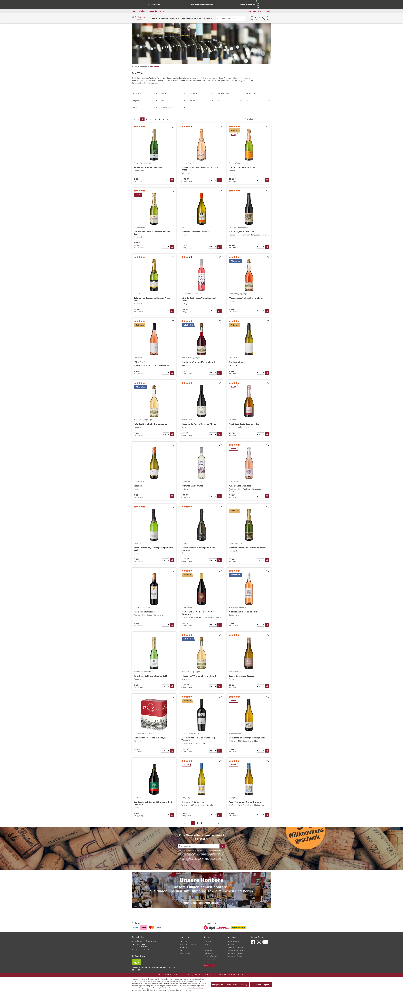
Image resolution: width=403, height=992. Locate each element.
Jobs (181, 950)
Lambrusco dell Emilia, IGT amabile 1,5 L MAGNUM (153, 803)
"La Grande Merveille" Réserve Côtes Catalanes (198, 613)
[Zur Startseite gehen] (139, 18)
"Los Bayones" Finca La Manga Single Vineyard (199, 739)
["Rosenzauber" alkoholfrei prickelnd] (249, 275)
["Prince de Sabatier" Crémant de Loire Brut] (154, 209)
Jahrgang (164, 100)
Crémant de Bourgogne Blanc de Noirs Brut (152, 299)
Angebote (163, 18)
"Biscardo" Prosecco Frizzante (195, 231)
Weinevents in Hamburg (235, 953)
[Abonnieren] (222, 846)
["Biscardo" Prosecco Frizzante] (201, 209)
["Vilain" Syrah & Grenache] (249, 209)
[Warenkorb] (269, 18)
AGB (205, 947)
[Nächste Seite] (163, 119)
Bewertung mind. (168, 107)
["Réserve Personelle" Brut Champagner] (249, 525)
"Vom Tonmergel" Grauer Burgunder (246, 802)
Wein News (231, 944)
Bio (219, 100)
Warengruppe (223, 93)
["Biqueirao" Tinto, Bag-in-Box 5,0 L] (154, 715)
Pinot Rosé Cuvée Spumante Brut (244, 424)
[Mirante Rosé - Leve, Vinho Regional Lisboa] (201, 275)
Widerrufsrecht (209, 965)
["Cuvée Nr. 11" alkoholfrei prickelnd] (201, 653)
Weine (154, 18)
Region (136, 100)
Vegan (248, 100)
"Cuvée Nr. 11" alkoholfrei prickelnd (198, 676)
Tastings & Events (255, 11)
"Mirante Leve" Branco (192, 486)
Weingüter (174, 18)
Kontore (267, 11)
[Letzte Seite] (168, 119)
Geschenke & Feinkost (192, 18)
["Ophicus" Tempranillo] (154, 589)
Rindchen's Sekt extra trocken (148, 167)
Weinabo (208, 18)
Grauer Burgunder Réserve (241, 676)
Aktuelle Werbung (233, 941)
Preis (135, 107)
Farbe (163, 93)
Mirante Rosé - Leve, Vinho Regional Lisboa (198, 299)
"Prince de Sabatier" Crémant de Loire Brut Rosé (199, 168)
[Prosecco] (154, 463)
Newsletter (183, 947)
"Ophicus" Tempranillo (144, 612)
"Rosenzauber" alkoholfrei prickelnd (246, 298)
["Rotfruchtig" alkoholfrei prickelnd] (201, 339)
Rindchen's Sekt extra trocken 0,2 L (150, 676)
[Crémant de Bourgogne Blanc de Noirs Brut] (154, 275)
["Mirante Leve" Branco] (201, 463)
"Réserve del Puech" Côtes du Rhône (198, 424)
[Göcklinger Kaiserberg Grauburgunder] (249, 715)
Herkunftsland (251, 93)
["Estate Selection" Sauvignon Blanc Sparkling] (201, 525)
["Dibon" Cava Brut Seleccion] (249, 145)
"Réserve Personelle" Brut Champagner (247, 547)
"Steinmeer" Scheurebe (192, 802)
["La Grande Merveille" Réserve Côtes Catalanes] (201, 589)
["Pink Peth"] (154, 339)
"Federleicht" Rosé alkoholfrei (243, 612)
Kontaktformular (150, 950)
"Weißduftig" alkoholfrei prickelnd (150, 424)
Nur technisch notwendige (237, 984)
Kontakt (206, 944)
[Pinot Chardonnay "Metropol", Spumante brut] (154, 525)
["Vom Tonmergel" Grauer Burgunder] (249, 779)
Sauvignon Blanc (237, 362)
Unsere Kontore (185, 953)
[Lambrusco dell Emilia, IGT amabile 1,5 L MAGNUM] (154, 779)
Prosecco (138, 486)
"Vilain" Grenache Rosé (240, 486)
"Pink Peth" (139, 362)
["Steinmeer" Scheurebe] (201, 779)
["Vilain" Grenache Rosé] (249, 463)
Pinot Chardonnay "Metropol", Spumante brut (153, 548)
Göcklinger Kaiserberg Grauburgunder (247, 738)
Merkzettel (207, 941)
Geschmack (194, 100)
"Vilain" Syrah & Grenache (241, 231)
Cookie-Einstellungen (210, 956)
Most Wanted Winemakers (236, 947)
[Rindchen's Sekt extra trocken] (154, 145)
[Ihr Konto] (263, 18)
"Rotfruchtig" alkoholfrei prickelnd (198, 362)
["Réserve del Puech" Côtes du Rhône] (201, 401)
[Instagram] (259, 942)
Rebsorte (193, 93)
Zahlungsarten (208, 962)
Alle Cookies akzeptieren (261, 984)
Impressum (183, 941)
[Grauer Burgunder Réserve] (249, 653)
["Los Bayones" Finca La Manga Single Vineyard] (201, 715)
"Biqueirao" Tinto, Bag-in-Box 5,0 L (150, 738)
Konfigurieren (217, 984)
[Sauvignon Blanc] (249, 339)
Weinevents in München (235, 956)
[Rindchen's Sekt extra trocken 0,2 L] (154, 653)
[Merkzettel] (257, 18)
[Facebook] (253, 942)
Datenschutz (208, 950)
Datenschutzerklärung (189, 861)
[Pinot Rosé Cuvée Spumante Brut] (249, 401)
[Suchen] (218, 18)
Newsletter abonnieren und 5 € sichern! (148, 11)
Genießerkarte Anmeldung (236, 950)
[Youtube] (265, 942)
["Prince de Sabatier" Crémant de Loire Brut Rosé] (201, 145)
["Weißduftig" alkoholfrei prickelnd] (154, 401)
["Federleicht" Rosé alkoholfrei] (249, 589)
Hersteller (137, 93)
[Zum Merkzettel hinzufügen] (173, 127)
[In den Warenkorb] (172, 180)
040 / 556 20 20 (138, 944)
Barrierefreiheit (208, 953)
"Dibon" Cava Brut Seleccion (242, 167)
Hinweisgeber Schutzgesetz (189, 944)
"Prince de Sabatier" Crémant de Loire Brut (152, 232)
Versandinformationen (211, 959)
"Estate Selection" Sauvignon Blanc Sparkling (198, 548)
